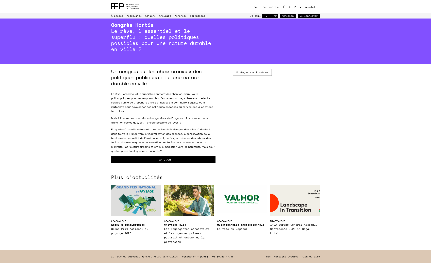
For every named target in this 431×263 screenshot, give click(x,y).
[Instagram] (289, 7)
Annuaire (165, 15)
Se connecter (309, 15)
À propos (117, 15)
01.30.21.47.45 (223, 256)
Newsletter (312, 7)
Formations (197, 15)
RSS (268, 256)
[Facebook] (284, 7)
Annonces (181, 15)
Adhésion (288, 15)
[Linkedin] (295, 7)
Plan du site (311, 256)
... (266, 15)
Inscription (163, 159)
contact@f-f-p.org (195, 256)
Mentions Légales (286, 256)
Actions (150, 15)
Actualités (134, 15)
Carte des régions (266, 7)
